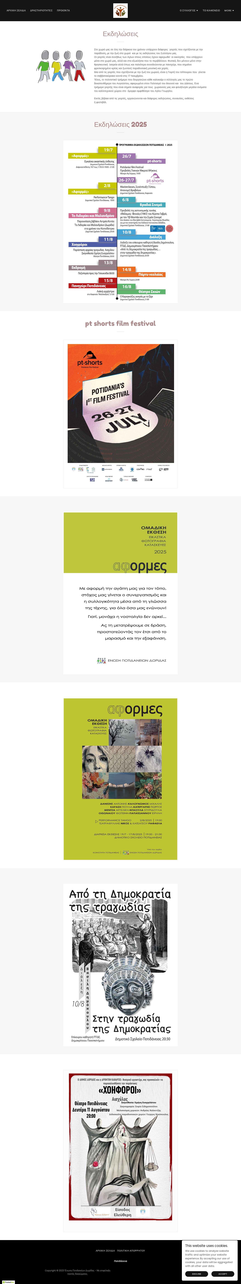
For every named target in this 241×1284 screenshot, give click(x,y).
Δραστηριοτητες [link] (41, 10)
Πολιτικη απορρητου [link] (131, 1250)
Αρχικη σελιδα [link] (16, 10)
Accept (223, 1274)
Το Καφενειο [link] (211, 10)
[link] (120, 10)
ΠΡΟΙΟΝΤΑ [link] (63, 10)
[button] (189, 10)
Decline (196, 1274)
